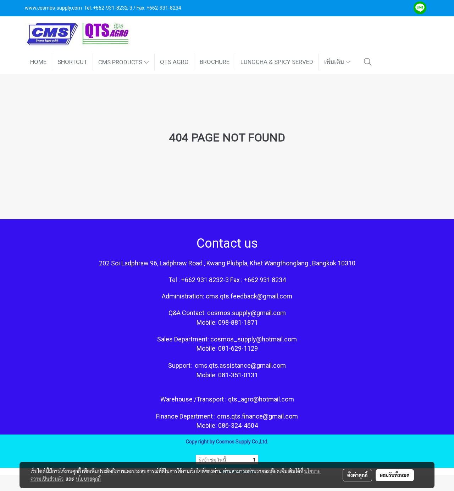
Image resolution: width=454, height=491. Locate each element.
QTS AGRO (174, 61)
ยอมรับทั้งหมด (395, 475)
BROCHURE (214, 61)
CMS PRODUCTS (121, 61)
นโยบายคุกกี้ (88, 478)
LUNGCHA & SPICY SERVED (276, 61)
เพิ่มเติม (334, 61)
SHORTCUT (72, 61)
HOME (38, 61)
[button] (368, 62)
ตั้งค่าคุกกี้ (357, 475)
